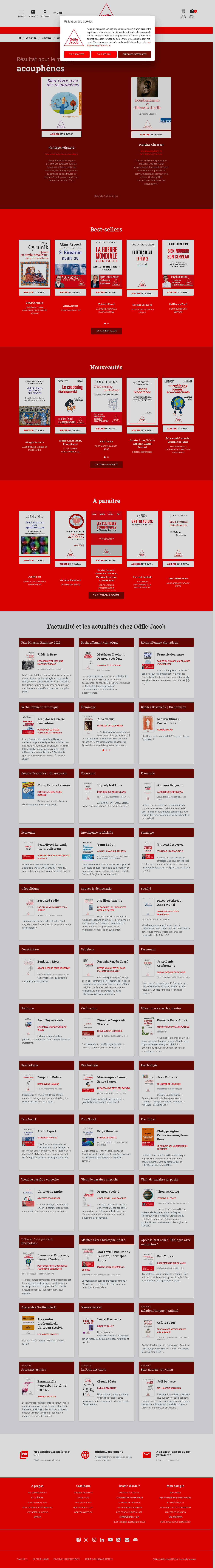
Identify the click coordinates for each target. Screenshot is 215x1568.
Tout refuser (104, 54)
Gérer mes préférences (134, 54)
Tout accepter (76, 54)
